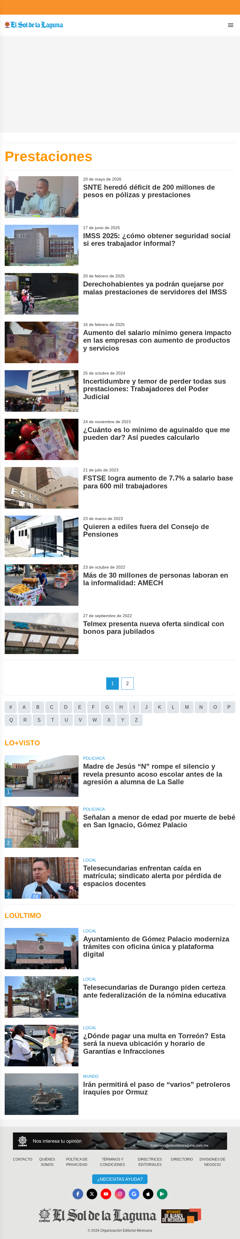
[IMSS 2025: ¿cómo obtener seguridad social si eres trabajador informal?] (41, 245)
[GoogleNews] (134, 1194)
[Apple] (148, 1194)
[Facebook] (78, 1194)
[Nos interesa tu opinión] (120, 1141)
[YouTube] (106, 1194)
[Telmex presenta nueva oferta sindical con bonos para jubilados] (41, 633)
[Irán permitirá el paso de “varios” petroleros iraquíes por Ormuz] (41, 1094)
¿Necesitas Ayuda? (120, 1179)
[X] (92, 1194)
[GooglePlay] (162, 1194)
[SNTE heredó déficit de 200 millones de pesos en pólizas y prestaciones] (41, 197)
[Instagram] (120, 1194)
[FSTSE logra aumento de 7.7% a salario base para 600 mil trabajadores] (41, 488)
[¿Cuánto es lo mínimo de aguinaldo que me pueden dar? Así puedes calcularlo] (41, 439)
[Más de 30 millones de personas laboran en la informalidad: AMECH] (41, 585)
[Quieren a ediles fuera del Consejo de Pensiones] (41, 536)
